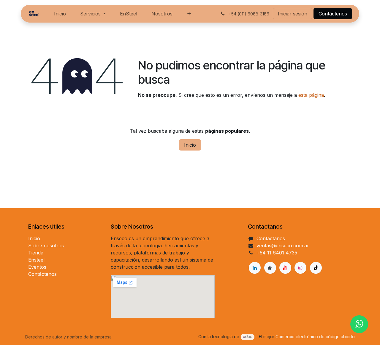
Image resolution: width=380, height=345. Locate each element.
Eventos (37, 267)
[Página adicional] (270, 268)
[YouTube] (285, 268)
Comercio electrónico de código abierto (315, 336)
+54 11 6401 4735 (276, 253)
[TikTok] (316, 268)
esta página (311, 95)
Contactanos (270, 238)
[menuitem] (60, 14)
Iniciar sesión (292, 14)
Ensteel (36, 260)
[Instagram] (300, 268)
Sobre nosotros (46, 246)
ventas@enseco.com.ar (282, 246)
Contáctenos (333, 14)
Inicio (190, 145)
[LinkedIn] (255, 268)
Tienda (35, 253)
